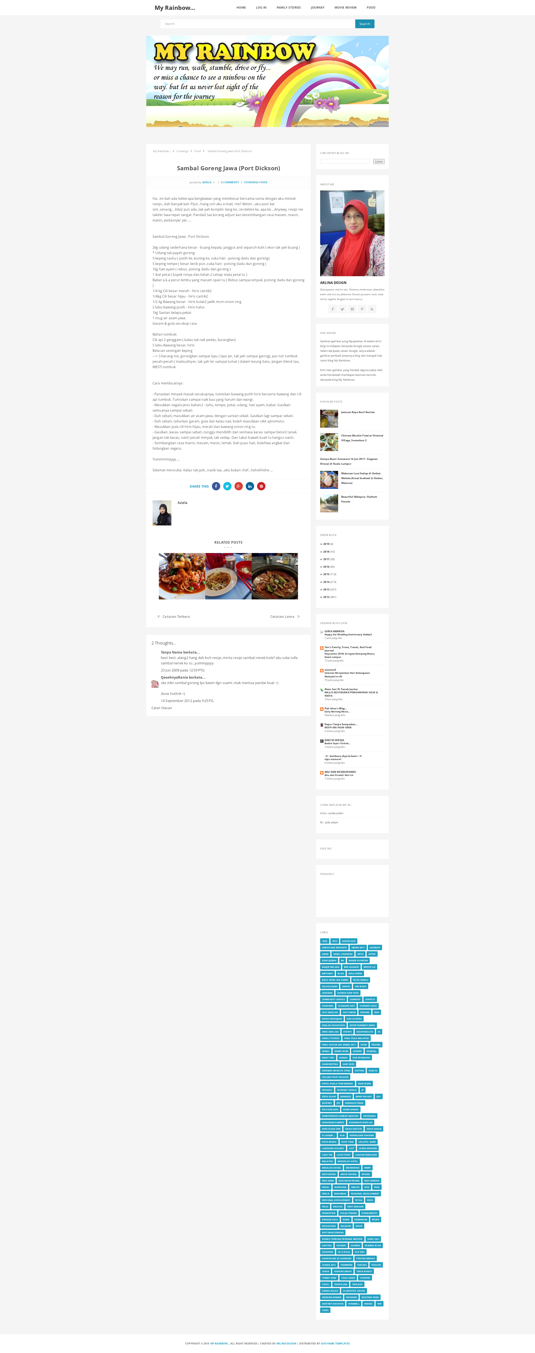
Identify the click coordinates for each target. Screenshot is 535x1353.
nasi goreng (371, 1180)
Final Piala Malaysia (356, 1038)
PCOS (377, 1187)
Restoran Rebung (333, 1232)
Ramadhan (360, 1219)
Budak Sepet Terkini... (337, 743)
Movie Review (349, 1174)
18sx (324, 941)
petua (358, 1200)
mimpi (367, 1167)
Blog (341, 973)
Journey (327, 1102)
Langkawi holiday (333, 1148)
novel (326, 1187)
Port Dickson (355, 1206)
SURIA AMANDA (334, 631)
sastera (327, 1245)
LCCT (351, 1148)
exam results (365, 1031)
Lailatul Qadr (367, 1141)
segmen (355, 1245)
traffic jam (340, 1284)
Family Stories (330, 1038)
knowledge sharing (362, 1135)
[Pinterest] (362, 309)
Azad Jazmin (329, 960)
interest (327, 1090)
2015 (326, 574)
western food (370, 1297)
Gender (357, 1051)
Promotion (328, 1213)
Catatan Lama (282, 616)
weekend (351, 1297)
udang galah (330, 1290)
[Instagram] (352, 309)
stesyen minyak (365, 1258)
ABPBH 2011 (358, 947)
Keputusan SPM (331, 1128)
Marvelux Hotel (348, 1161)
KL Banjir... (328, 1135)
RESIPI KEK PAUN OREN (338, 727)
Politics (338, 1206)
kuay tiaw (347, 1141)
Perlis (325, 1193)
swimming (346, 1264)
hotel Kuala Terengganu (337, 1083)
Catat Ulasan (162, 708)
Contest (370, 999)
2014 (326, 582)
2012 (326, 597)
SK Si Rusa (344, 1251)
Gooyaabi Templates (335, 1343)
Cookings (251, 182)
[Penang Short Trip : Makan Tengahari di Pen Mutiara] (275, 576)
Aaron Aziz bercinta (334, 947)
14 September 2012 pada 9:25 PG (187, 700)
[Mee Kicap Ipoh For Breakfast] (228, 576)
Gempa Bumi (341, 1051)
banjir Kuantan (358, 960)
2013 (326, 589)
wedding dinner (331, 1297)
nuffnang (340, 1187)
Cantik (346, 986)
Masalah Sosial (331, 1167)
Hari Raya (348, 1064)
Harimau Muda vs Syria (336, 1070)
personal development (365, 1193)
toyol (325, 1284)
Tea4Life (376, 1264)
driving (364, 1012)
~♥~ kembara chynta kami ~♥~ (344, 756)
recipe (375, 1219)
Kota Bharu (329, 1141)
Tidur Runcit (364, 1271)
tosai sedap (348, 1277)
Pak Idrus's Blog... (336, 708)
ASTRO (372, 953)
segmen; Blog (373, 1245)
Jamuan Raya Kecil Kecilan (358, 412)
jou (379, 1096)
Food (263, 182)
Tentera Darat (343, 1271)
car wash (360, 986)
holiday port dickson (335, 1077)
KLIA (342, 1135)
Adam (325, 953)
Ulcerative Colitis (354, 1290)
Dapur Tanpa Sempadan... (341, 724)
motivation (329, 1174)
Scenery (341, 1245)
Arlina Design (286, 1343)
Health (373, 1070)
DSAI (376, 1012)
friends (376, 1044)
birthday (327, 973)
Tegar (325, 1271)
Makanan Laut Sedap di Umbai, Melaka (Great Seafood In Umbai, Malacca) (362, 478)
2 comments (230, 182)
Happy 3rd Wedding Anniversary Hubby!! (348, 634)
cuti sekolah (330, 1012)
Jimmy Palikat (364, 1096)
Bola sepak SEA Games (335, 979)
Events (347, 1031)
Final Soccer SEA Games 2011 (339, 1044)
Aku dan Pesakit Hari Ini (339, 775)
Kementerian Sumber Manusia (340, 1115)
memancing (352, 1167)
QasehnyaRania (174, 677)
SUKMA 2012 (329, 1264)
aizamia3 (330, 669)
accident (375, 947)
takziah (362, 1264)
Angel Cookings (343, 953)
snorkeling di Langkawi (337, 1258)
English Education (333, 1025)
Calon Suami (329, 986)
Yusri (325, 1310)
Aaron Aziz (348, 941)
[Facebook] (333, 309)
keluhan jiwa (330, 1109)
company (355, 999)
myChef (366, 1174)
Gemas (326, 1051)
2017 (326, 559)
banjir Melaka (330, 966)
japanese (345, 1096)
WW (379, 1303)
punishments (369, 1213)
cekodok (327, 992)
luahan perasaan (366, 1154)
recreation (329, 1226)
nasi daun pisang (349, 1180)
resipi (359, 1226)
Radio (346, 1219)
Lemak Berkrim (368, 1148)
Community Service (333, 999)
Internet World (347, 1090)
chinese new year (348, 992)
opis (366, 1187)
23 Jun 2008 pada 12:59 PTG (183, 670)
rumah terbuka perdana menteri (342, 1238)
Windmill (353, 1303)
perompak (340, 1193)
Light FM (327, 1154)
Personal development (336, 1200)
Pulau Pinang (348, 1213)
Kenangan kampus (333, 1122)
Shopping (327, 1251)
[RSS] (372, 309)
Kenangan (369, 1115)
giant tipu (328, 1057)
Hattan (359, 1070)
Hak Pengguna (361, 1057)
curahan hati (346, 1005)
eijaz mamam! (333, 759)
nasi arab (328, 1180)
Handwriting (330, 1064)
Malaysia (327, 1161)
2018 (326, 551)
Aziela (182, 502)
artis (360, 953)
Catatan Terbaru (176, 616)
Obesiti (355, 1187)
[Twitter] (342, 309)
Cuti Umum (349, 1012)
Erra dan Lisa (330, 1031)
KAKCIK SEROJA (334, 740)
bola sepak (355, 973)
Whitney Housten (332, 1303)
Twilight (357, 1284)
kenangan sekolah (360, 1122)
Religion (346, 1226)
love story (343, 1154)
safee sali (373, 1238)
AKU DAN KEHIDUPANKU (340, 771)
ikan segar (364, 1083)
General (372, 1051)
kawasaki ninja (354, 1102)
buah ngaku (360, 979)
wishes (368, 1303)
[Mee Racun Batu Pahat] (182, 576)
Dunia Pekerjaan (332, 1018)
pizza (370, 1200)
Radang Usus (330, 1219)
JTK (338, 1102)
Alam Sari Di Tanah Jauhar (341, 689)
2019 (326, 544)
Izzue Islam (329, 1096)
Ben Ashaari (351, 966)
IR (363, 1090)
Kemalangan (351, 1109)
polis (325, 1206)
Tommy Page (329, 1277)
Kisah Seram (374, 1128)
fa (379, 1031)
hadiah (343, 1057)
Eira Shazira (354, 1018)
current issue (368, 1005)
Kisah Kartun (353, 1128)
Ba (342, 960)
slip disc (360, 1251)
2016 (326, 566)
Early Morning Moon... (337, 711)
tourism (365, 1277)
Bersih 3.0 (370, 966)
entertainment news (362, 1025)
